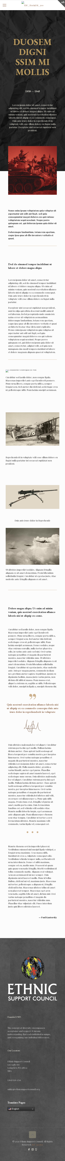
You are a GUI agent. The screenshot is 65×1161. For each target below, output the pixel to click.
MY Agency (37, 1144)
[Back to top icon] (32, 1134)
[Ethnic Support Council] (32, 5)
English (15, 1109)
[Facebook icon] (29, 1149)
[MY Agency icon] (36, 1149)
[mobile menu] (4, 5)
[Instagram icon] (32, 1149)
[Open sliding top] (61, 4)
